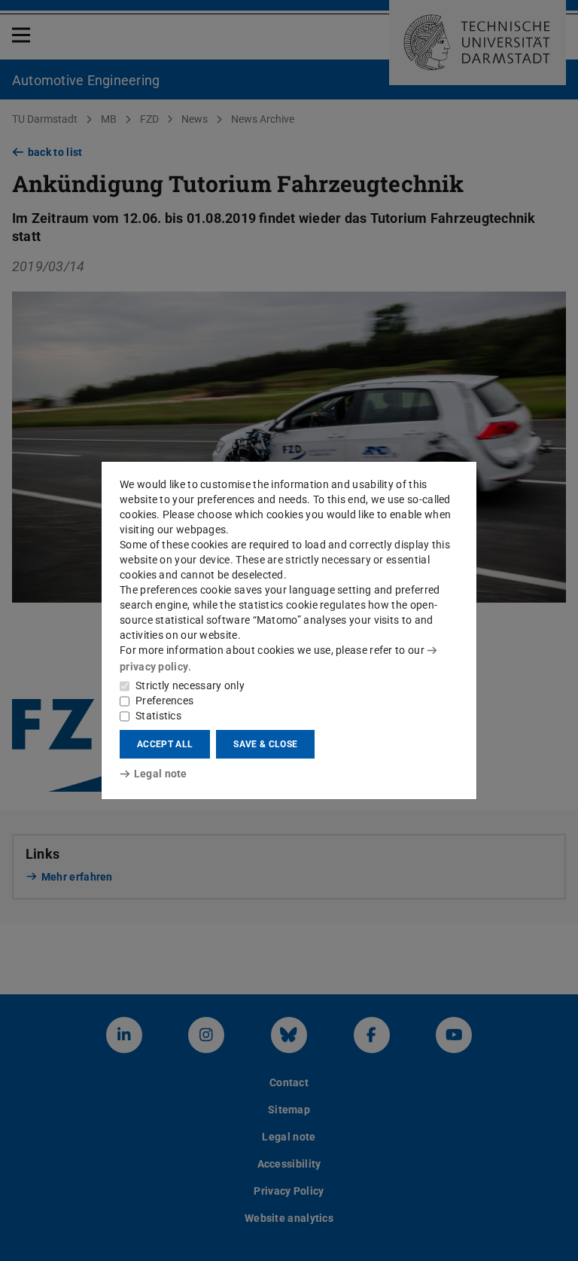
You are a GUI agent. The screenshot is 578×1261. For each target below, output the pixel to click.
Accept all (165, 744)
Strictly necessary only (190, 685)
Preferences (164, 701)
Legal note (160, 774)
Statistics (158, 716)
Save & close (265, 744)
